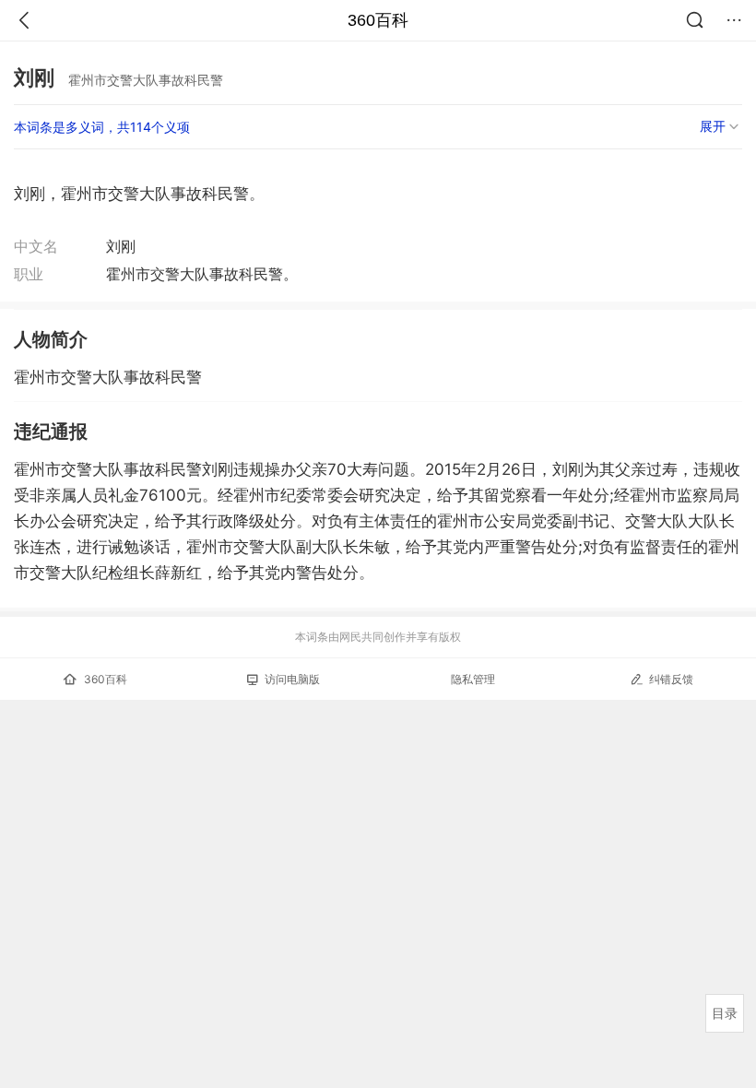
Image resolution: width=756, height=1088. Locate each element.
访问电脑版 (292, 679)
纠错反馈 (671, 679)
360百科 (378, 20)
